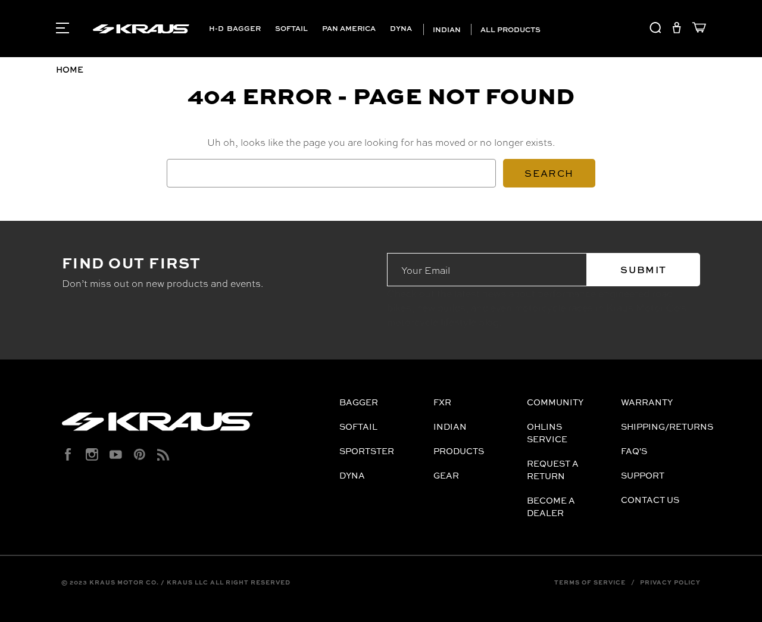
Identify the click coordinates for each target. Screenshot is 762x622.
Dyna (401, 28)
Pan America (349, 28)
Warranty (647, 402)
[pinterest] (139, 454)
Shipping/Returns (667, 426)
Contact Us (650, 499)
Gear (446, 475)
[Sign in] (676, 29)
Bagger (244, 28)
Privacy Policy (670, 582)
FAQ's (634, 451)
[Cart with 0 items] (696, 29)
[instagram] (92, 454)
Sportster (366, 451)
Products (458, 451)
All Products (510, 29)
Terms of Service (590, 582)
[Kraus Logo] (196, 426)
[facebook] (68, 454)
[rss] (163, 454)
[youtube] (116, 454)
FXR (442, 402)
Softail (291, 28)
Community (555, 402)
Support (642, 475)
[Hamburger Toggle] (62, 28)
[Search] (655, 29)
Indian (446, 29)
